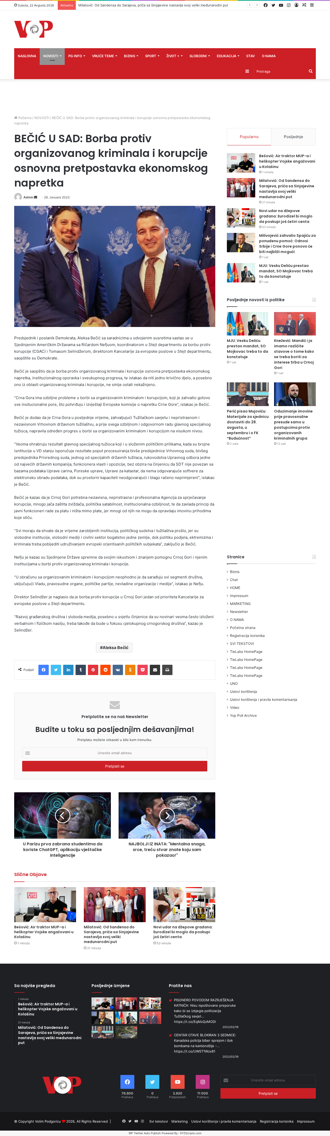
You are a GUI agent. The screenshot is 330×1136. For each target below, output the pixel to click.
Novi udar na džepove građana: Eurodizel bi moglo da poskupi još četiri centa (183, 931)
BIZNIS (129, 56)
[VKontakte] (118, 670)
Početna (24, 118)
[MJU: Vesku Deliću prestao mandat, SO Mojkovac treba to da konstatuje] (241, 272)
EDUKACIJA (226, 56)
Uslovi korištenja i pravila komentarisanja (263, 699)
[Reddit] (105, 670)
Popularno (249, 136)
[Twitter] (56, 670)
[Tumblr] (81, 670)
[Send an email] (35, 197)
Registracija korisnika (247, 636)
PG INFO (75, 56)
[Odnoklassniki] (130, 670)
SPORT (150, 56)
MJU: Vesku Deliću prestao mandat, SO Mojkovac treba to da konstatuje (286, 271)
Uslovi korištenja (243, 691)
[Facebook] (43, 670)
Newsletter (239, 612)
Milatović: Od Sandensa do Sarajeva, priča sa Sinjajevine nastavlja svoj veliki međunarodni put (111, 934)
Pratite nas (180, 985)
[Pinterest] (93, 670)
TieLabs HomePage (246, 652)
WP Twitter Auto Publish (145, 1133)
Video (234, 707)
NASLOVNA (27, 56)
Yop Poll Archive (243, 715)
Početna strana (242, 628)
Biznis (235, 572)
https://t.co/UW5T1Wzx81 (194, 1051)
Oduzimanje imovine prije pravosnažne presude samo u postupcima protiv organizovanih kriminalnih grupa (293, 425)
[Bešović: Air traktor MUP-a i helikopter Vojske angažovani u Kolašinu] (45, 904)
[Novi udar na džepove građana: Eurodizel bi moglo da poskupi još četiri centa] (184, 904)
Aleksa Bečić (115, 647)
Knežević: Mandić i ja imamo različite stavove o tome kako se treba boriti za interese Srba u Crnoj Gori (294, 354)
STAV (250, 56)
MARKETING (240, 604)
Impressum (239, 596)
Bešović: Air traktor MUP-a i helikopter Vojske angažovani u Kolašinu (43, 931)
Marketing (179, 1121)
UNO (234, 683)
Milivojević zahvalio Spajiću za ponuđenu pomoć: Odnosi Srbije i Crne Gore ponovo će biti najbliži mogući (287, 243)
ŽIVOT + (172, 56)
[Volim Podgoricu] (33, 29)
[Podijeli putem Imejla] (155, 670)
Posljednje (293, 136)
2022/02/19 (230, 1027)
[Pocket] (142, 670)
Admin (28, 197)
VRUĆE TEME (103, 56)
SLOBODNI (198, 56)
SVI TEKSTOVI (242, 644)
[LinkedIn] (68, 670)
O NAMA (269, 56)
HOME (235, 588)
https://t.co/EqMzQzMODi (195, 1022)
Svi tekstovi (158, 1121)
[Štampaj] (167, 670)
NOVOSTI (50, 56)
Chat (234, 580)
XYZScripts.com (191, 1133)
